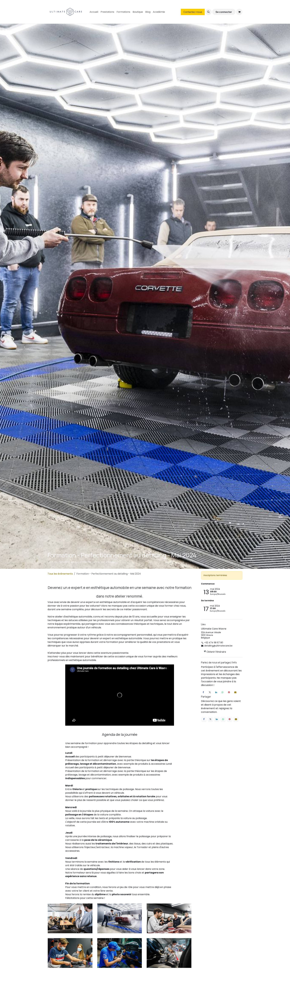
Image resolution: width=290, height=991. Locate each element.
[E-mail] (235, 692)
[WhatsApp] (222, 692)
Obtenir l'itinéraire (216, 651)
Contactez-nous (192, 12)
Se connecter (224, 12)
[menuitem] (93, 12)
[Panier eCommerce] (239, 12)
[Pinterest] (229, 692)
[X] (209, 692)
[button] (208, 12)
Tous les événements (60, 573)
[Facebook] (203, 692)
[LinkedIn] (216, 692)
